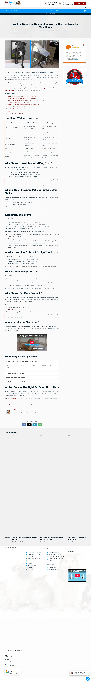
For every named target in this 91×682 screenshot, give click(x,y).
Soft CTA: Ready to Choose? (15, 113)
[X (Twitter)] (29, 424)
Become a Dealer (71, 8)
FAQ (56, 8)
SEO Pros (61, 680)
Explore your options (11, 404)
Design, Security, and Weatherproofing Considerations (23, 105)
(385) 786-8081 (52, 4)
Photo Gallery (49, 8)
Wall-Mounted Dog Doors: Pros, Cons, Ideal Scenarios (23, 98)
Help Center (59, 11)
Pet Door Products (12, 399)
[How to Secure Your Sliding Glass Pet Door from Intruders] (45, 485)
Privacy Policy (27, 680)
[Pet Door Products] (8, 412)
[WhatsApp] (40, 424)
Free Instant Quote (80, 3)
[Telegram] (35, 424)
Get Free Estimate (32, 570)
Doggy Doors (46, 30)
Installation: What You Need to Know (18, 102)
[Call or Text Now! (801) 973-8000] (46, 3)
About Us (61, 8)
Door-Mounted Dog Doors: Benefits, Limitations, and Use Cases (26, 100)
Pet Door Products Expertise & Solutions (19, 109)
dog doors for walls (49, 88)
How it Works (26, 11)
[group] (74, 54)
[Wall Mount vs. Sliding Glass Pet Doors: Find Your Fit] (73, 485)
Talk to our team (23, 404)
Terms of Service (35, 680)
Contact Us (80, 8)
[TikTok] (74, 551)
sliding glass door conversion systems (18, 310)
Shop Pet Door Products (12, 11)
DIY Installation (38, 11)
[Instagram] (72, 551)
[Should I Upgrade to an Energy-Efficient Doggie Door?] (18, 485)
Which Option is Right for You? (16, 107)
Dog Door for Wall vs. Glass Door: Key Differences (22, 96)
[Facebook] (24, 424)
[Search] (85, 8)
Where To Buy (49, 11)
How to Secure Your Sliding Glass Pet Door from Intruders (44, 538)
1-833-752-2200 (8, 661)
